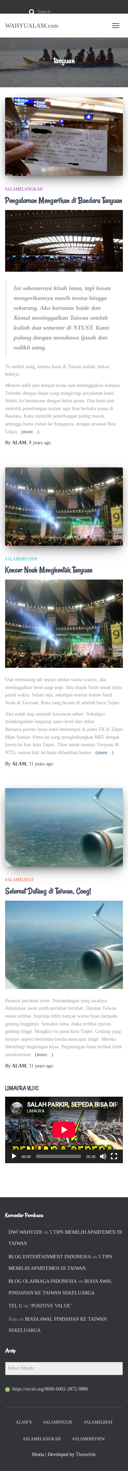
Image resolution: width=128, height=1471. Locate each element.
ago (40, 442)
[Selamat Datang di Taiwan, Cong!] (64, 827)
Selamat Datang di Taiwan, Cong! (48, 891)
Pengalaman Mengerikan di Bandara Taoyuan (63, 200)
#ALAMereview (21, 559)
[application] (64, 1130)
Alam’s (24, 1422)
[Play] (14, 1156)
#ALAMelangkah (24, 189)
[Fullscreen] (114, 1156)
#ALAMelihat (19, 879)
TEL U (15, 1305)
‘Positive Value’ (51, 1305)
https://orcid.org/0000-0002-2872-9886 (50, 1389)
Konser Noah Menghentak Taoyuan (49, 570)
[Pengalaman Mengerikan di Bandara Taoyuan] (64, 136)
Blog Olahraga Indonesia (43, 1281)
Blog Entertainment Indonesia (50, 1256)
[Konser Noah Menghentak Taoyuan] (64, 506)
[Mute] (103, 1156)
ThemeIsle (86, 1454)
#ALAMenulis (57, 1422)
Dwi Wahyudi (25, 1232)
